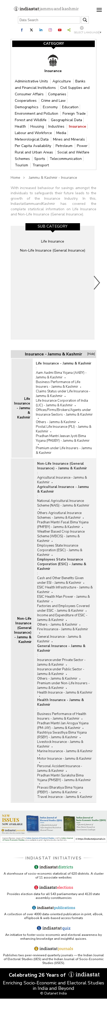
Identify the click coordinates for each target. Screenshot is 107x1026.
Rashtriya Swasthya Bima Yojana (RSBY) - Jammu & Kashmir (62, 735)
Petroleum (64, 145)
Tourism (22, 165)
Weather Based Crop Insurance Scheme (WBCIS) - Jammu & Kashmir (61, 536)
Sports (40, 158)
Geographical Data (66, 120)
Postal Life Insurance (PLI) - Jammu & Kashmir (63, 429)
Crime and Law (53, 100)
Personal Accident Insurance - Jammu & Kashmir (59, 768)
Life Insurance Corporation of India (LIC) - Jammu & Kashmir (62, 403)
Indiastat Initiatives (53, 858)
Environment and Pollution (37, 113)
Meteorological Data (32, 139)
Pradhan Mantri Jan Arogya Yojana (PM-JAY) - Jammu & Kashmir (63, 725)
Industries (56, 126)
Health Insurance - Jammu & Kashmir (64, 692)
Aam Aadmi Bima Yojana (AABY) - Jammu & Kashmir (61, 375)
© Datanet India (53, 993)
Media (61, 132)
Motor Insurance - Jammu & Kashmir (64, 758)
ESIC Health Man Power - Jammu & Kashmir (63, 599)
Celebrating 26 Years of (38, 974)
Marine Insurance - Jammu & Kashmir (65, 751)
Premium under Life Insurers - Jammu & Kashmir (64, 450)
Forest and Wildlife (31, 120)
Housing (37, 126)
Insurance (77, 126)
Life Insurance (52, 241)
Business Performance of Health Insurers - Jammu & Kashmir (61, 716)
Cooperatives (26, 100)
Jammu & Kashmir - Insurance (53, 177)
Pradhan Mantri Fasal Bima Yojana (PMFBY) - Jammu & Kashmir (63, 524)
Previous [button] (9, 282)
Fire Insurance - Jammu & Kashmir (62, 629)
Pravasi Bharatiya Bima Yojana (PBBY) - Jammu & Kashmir (60, 790)
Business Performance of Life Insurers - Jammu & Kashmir (58, 384)
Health (21, 126)
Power (82, 145)
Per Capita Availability (33, 145)
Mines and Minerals (69, 139)
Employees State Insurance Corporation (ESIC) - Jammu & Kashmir (59, 550)
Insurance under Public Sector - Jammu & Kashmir (60, 671)
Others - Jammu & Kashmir (56, 422)
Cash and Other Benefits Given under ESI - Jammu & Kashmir (60, 580)
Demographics (27, 107)
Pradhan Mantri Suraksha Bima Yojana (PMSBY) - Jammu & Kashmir (64, 777)
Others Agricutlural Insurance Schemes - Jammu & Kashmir (59, 515)
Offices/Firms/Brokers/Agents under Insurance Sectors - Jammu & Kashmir (64, 412)
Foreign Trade (74, 113)
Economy (51, 107)
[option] (53, 282)
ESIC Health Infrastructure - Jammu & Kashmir (65, 589)
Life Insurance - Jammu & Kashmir (22, 408)
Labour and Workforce (34, 132)
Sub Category (53, 226)
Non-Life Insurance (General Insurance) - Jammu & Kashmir (22, 630)
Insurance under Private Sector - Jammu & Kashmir (61, 662)
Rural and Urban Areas (34, 152)
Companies (57, 94)
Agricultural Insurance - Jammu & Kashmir (62, 480)
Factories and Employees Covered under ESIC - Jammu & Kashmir (63, 608)
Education (70, 107)
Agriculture (62, 81)
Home (15, 177)
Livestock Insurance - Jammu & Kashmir (60, 744)
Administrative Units (32, 81)
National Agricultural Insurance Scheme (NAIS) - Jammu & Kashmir (63, 503)
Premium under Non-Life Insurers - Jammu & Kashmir (63, 685)
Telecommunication (66, 158)
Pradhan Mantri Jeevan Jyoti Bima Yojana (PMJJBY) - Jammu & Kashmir (63, 438)
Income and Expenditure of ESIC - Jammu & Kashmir (62, 617)
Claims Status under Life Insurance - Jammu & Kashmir (63, 393)
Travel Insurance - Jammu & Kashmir (64, 797)
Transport (40, 165)
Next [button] (97, 282)
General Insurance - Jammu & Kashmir (59, 639)
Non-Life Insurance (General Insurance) (52, 250)
